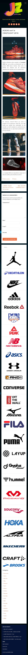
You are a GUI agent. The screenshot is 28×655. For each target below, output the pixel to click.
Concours (5, 583)
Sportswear (6, 610)
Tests (5, 613)
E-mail (4, 226)
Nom (4, 220)
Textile (5, 615)
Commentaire (6, 202)
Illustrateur (5, 649)
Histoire (5, 590)
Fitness (5, 588)
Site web (5, 232)
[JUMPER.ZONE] (14, 9)
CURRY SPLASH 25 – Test (9, 634)
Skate (5, 605)
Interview (5, 593)
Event (5, 585)
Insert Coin (5, 646)
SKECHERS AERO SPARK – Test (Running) (12, 639)
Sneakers (8, 178)
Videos (5, 618)
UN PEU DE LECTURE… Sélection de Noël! (12, 631)
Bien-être (5, 578)
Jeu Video (5, 596)
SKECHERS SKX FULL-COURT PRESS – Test (12, 636)
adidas (15, 178)
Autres (5, 576)
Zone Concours (5, 644)
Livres (5, 598)
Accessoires (6, 573)
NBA (5, 178)
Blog (4, 581)
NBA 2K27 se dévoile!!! (8, 629)
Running (5, 603)
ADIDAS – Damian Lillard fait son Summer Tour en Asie (8, 187)
